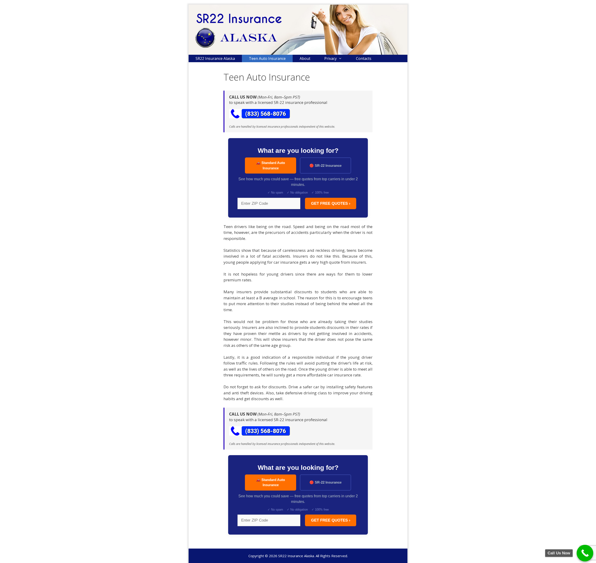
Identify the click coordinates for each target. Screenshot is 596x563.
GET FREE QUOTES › (330, 203)
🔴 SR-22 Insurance (325, 165)
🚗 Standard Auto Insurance (270, 165)
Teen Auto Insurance (267, 58)
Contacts (363, 58)
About (305, 58)
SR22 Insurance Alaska (215, 58)
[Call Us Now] (585, 553)
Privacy (330, 58)
